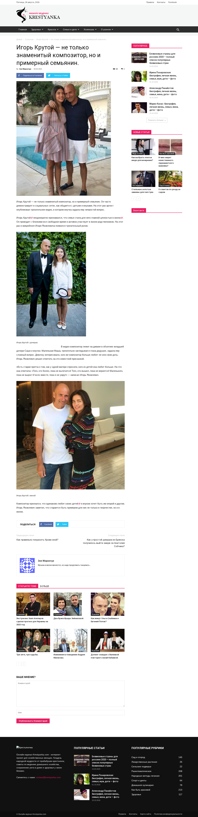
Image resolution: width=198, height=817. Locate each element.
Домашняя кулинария (142, 785)
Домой (19, 39)
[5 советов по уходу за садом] (170, 179)
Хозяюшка (89, 29)
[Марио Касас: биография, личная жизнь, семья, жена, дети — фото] (139, 107)
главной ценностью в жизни (106, 217)
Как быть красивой (166, 153)
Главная (23, 29)
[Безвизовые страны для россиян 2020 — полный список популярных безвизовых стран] (139, 57)
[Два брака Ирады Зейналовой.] (70, 604)
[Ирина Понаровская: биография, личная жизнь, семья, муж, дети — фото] (139, 76)
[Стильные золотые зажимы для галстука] (143, 179)
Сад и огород (164, 185)
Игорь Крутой (23, 217)
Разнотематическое (141, 771)
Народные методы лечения (145, 776)
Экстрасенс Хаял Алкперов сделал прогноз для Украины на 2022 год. (32, 621)
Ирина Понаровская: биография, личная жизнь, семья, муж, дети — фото (163, 75)
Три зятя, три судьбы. (27, 654)
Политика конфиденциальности (168, 814)
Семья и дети (70, 29)
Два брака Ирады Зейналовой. (69, 618)
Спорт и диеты (138, 780)
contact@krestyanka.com (48, 777)
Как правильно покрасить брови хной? (37, 539)
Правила (150, 2)
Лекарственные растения (144, 762)
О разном (106, 29)
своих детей (71, 503)
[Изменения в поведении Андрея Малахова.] (70, 640)
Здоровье (36, 29)
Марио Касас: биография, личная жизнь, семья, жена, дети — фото (163, 107)
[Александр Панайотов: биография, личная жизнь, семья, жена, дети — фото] (139, 92)
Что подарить (137, 185)
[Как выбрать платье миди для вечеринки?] (143, 147)
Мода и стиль (137, 153)
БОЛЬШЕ (44, 586)
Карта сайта (145, 814)
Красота (52, 29)
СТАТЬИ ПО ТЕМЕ (27, 586)
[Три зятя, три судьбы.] (33, 640)
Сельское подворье (141, 766)
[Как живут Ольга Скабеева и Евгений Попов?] (108, 604)
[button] (178, 29)
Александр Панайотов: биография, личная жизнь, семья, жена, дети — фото (163, 91)
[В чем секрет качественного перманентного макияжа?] (170, 147)
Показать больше (156, 120)
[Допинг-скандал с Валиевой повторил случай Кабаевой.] (108, 640)
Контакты (161, 2)
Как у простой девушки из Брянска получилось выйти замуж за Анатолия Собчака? (104, 543)
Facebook (172, 2)
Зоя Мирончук (25, 69)
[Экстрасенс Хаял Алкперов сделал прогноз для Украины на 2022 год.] (33, 604)
